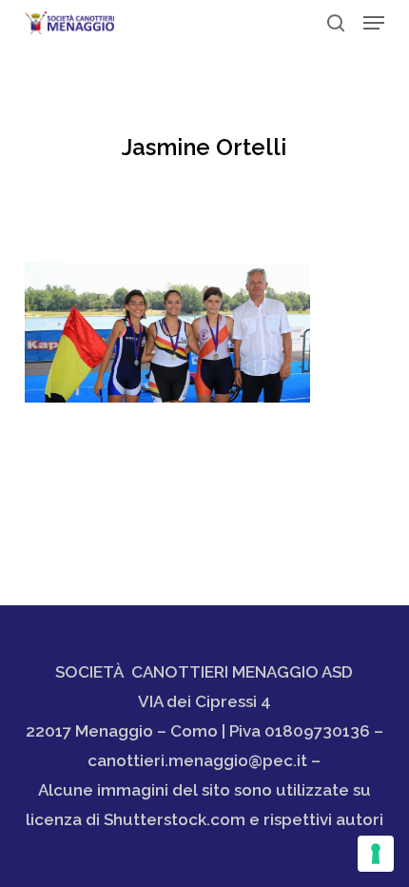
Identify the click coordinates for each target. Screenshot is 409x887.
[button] (373, 22)
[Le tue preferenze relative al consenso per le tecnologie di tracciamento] (376, 854)
